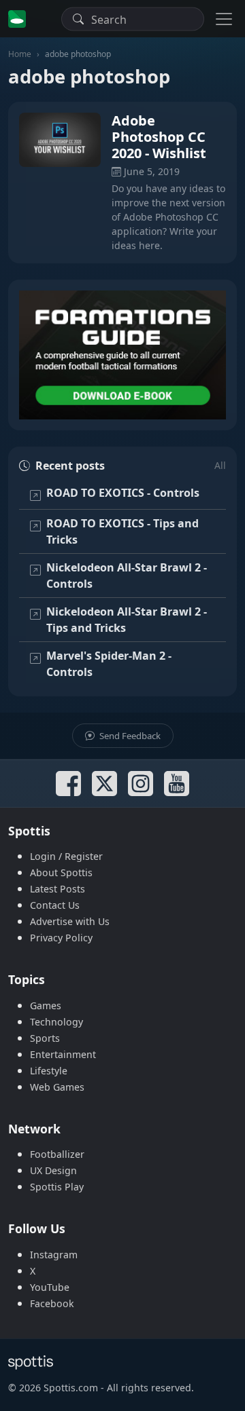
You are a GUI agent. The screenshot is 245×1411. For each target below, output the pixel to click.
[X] (104, 783)
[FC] (122, 354)
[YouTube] (176, 783)
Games (45, 1005)
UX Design (53, 1170)
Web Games (57, 1086)
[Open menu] (224, 19)
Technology (56, 1021)
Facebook (52, 1303)
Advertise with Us (70, 921)
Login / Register (66, 856)
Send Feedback (129, 736)
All (220, 465)
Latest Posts (57, 888)
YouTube (49, 1287)
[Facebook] (68, 783)
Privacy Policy (61, 937)
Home (19, 54)
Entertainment (63, 1054)
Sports (45, 1038)
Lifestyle (48, 1070)
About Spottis (61, 872)
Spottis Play (57, 1186)
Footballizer (57, 1154)
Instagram (54, 1254)
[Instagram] (140, 783)
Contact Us (55, 905)
